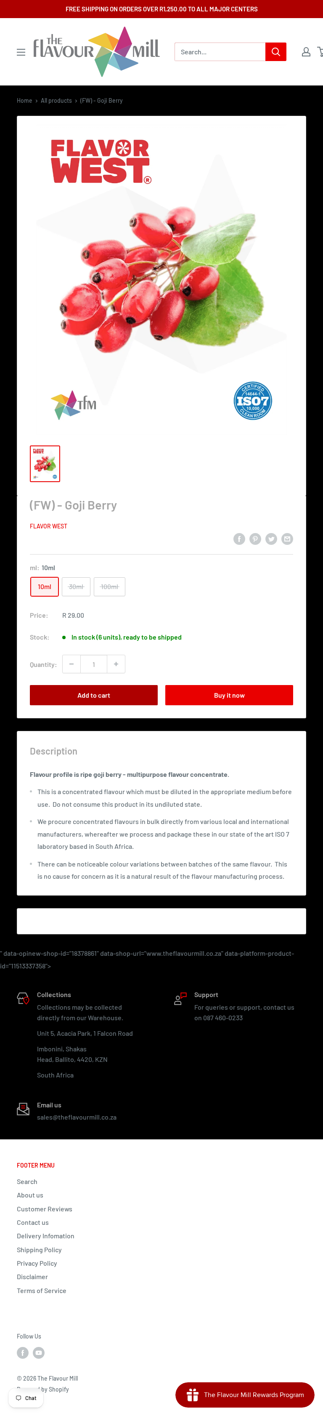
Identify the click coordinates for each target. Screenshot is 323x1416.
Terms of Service (41, 1290)
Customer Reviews (44, 1209)
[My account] (306, 51)
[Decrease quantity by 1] (71, 664)
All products (56, 100)
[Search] (275, 52)
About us (30, 1195)
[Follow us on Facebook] (23, 1353)
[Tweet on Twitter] (271, 538)
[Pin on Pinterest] (255, 538)
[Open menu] (21, 52)
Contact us (33, 1222)
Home (24, 100)
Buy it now (229, 695)
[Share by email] (287, 538)
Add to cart (93, 695)
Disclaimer (32, 1276)
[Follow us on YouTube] (39, 1353)
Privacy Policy (37, 1263)
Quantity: (43, 664)
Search (27, 1181)
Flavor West (48, 526)
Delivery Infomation (45, 1236)
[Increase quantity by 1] (116, 664)
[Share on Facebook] (239, 538)
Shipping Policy (39, 1249)
